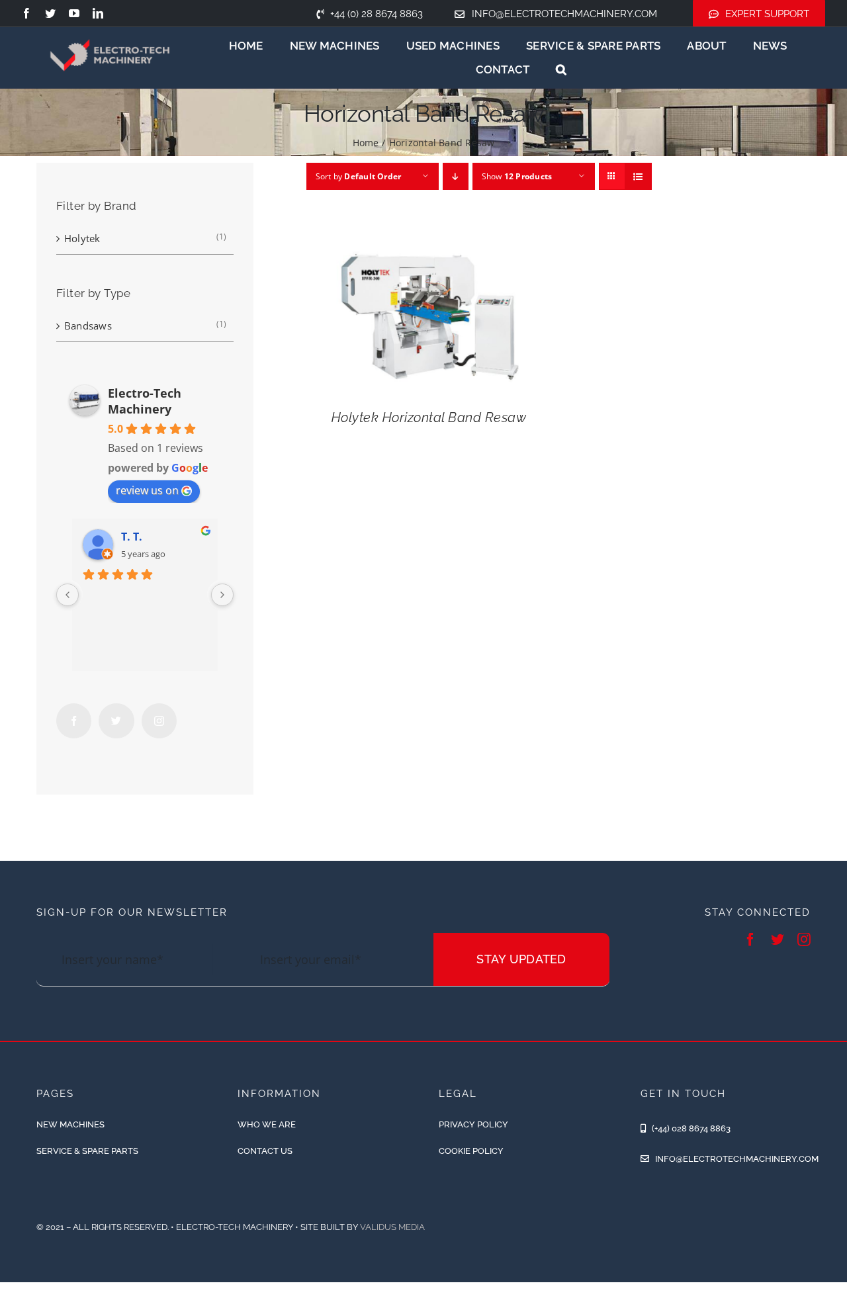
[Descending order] (455, 176)
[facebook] (26, 13)
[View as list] (638, 176)
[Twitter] (116, 720)
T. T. (131, 536)
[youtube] (74, 13)
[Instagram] (159, 720)
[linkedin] (98, 13)
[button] (561, 69)
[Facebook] (73, 720)
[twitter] (50, 13)
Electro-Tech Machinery (144, 401)
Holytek (82, 238)
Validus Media (392, 1227)
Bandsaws (88, 325)
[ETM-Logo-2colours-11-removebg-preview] (110, 28)
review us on (147, 490)
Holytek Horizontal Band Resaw (429, 417)
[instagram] (804, 939)
